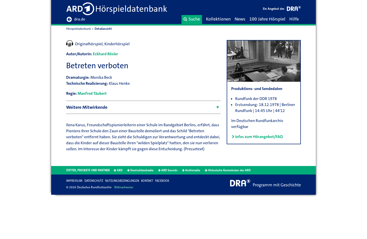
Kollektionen (218, 19)
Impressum (74, 181)
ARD (120, 170)
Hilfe (294, 19)
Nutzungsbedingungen (122, 181)
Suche (194, 19)
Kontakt (147, 181)
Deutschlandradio (142, 170)
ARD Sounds (169, 170)
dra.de (79, 19)
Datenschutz (93, 181)
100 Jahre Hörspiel (267, 19)
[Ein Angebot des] (294, 9)
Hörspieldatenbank (78, 29)
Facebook (162, 181)
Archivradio (192, 170)
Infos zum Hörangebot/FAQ (259, 136)
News (240, 19)
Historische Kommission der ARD (229, 170)
